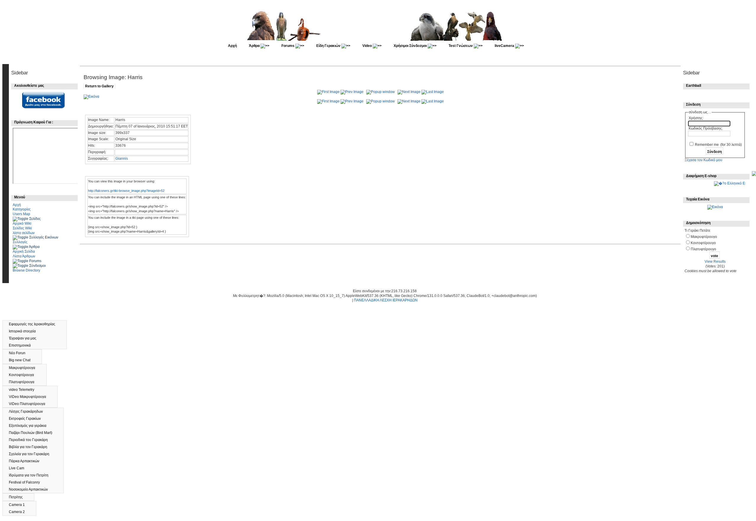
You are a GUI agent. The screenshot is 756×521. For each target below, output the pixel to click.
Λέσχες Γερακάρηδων (28, 411)
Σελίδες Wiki (22, 228)
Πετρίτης (18, 497)
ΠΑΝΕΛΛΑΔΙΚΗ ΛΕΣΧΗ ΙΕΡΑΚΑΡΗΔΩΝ (386, 300)
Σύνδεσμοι (37, 266)
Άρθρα (254, 46)
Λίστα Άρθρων (24, 256)
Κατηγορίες (22, 209)
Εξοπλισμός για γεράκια (30, 426)
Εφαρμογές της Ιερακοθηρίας (35, 324)
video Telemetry (24, 390)
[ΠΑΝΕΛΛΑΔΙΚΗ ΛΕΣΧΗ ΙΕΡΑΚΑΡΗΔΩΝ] (378, 39)
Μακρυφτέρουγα (24, 368)
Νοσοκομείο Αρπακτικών (31, 489)
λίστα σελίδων (24, 233)
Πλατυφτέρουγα (24, 382)
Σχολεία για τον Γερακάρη (32, 454)
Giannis (121, 158)
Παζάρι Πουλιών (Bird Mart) (33, 433)
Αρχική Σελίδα (24, 251)
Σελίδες (35, 219)
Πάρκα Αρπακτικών (27, 461)
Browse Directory (26, 270)
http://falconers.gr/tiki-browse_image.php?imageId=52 (126, 190)
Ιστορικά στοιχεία (25, 331)
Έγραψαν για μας (25, 338)
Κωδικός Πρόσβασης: (706, 128)
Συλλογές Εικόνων (43, 237)
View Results (715, 261)
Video (367, 46)
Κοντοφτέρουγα (24, 375)
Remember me (707, 145)
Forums (288, 46)
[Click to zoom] (91, 96)
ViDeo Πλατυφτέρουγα (29, 404)
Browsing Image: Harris (113, 77)
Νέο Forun (20, 353)
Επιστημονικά (22, 345)
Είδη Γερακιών (328, 46)
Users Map (21, 214)
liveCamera (505, 46)
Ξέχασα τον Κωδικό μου (703, 160)
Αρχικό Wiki (22, 223)
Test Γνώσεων (461, 46)
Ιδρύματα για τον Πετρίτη (31, 475)
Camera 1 (19, 505)
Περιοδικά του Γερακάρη (31, 440)
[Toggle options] (21, 219)
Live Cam (19, 468)
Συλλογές (20, 242)
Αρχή (232, 46)
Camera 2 (19, 512)
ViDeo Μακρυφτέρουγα (30, 397)
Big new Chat (22, 360)
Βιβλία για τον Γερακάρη (31, 447)
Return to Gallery (99, 86)
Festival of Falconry (27, 482)
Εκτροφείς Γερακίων (27, 419)
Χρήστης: (696, 118)
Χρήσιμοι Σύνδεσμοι (411, 46)
